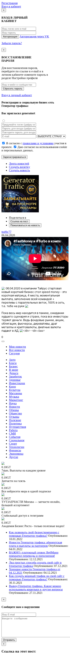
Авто (12, 359)
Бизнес (13, 366)
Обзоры (14, 410)
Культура (14, 390)
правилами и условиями (38, 143)
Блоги (13, 363)
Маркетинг (16, 400)
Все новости (17, 350)
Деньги (13, 373)
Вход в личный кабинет (16, 95)
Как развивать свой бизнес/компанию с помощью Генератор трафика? (34, 534)
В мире (13, 369)
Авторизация (10, 36)
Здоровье (15, 379)
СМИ (12, 433)
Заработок (15, 376)
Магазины (15, 393)
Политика (15, 423)
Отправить (9, 640)
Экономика (16, 453)
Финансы (15, 450)
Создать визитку (19, 167)
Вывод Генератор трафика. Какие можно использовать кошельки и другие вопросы (36, 587)
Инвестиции (17, 383)
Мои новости (17, 346)
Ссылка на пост (19, 221)
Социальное (16, 440)
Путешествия (17, 426)
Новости (14, 406)
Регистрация (9, 3)
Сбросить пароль (12, 88)
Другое (13, 457)
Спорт (13, 443)
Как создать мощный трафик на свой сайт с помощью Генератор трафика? (36, 577)
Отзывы (14, 416)
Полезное (15, 420)
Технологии (16, 447)
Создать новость (19, 170)
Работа (13, 430)
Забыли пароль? (11, 43)
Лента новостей (19, 163)
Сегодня (14, 353)
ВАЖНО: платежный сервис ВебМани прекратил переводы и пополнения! (33, 554)
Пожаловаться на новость (25, 225)
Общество (15, 413)
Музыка (14, 396)
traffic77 (6, 231)
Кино (12, 386)
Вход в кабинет (11, 6)
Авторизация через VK (34, 36)
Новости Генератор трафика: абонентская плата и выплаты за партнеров (35, 544)
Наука (13, 403)
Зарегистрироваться (14, 157)
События (14, 436)
